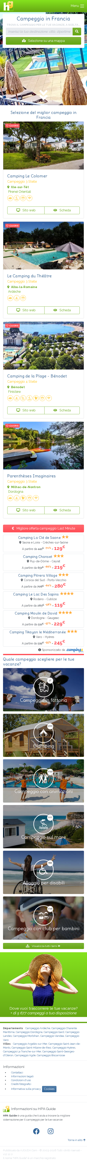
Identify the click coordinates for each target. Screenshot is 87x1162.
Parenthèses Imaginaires (31, 475)
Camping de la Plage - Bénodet (37, 375)
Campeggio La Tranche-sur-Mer (22, 1051)
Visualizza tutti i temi (44, 946)
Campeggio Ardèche (37, 1028)
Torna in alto (75, 1140)
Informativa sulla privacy (26, 1088)
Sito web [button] (29, 210)
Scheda (65, 210)
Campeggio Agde (25, 1055)
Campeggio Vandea (52, 1035)
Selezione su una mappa (46, 41)
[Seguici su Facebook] (37, 1131)
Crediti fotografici (21, 1084)
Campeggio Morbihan (26, 1035)
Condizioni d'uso (21, 1080)
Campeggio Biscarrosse (51, 1055)
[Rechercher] (77, 31)
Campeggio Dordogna (29, 1032)
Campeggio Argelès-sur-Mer (30, 1043)
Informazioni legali (22, 1076)
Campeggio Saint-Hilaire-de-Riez (31, 1047)
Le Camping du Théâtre (29, 275)
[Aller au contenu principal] (43, 95)
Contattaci (17, 1072)
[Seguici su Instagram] (51, 1131)
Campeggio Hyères (63, 1047)
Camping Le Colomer (27, 175)
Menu (75, 6)
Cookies (49, 1089)
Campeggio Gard (54, 1032)
